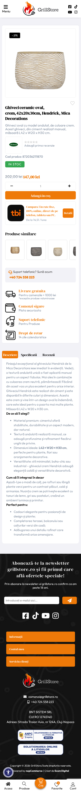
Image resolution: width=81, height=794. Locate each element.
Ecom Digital (62, 770)
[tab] (10, 356)
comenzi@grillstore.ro (43, 697)
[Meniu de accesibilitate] (8, 772)
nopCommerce (34, 770)
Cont (73, 788)
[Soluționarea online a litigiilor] (40, 750)
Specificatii (29, 355)
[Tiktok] (75, 7)
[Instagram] (75, 12)
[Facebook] (69, 7)
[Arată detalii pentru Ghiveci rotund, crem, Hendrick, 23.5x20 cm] (57, 258)
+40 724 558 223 (21, 277)
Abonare (69, 600)
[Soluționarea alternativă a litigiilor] (40, 736)
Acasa (8, 788)
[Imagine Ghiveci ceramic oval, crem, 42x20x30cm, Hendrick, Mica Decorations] (39, 63)
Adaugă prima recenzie (39, 145)
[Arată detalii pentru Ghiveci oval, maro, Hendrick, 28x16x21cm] (36, 258)
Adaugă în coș (40, 195)
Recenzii (49, 355)
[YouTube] (70, 12)
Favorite (73, 103)
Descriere (10, 355)
